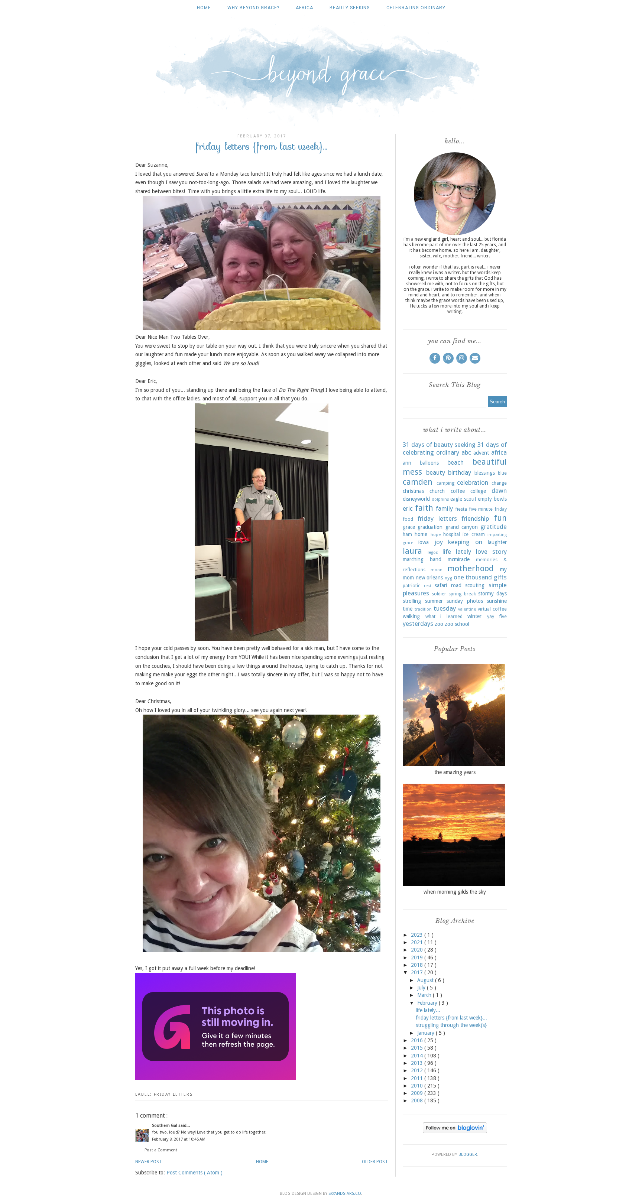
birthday (459, 472)
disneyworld (416, 499)
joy (438, 542)
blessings (484, 473)
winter (474, 616)
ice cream (473, 534)
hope (436, 534)
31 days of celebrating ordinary (455, 448)
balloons (429, 463)
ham (407, 534)
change (499, 483)
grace (409, 527)
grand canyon (461, 527)
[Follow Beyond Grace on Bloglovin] (455, 1131)
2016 (417, 1040)
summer (434, 601)
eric (408, 508)
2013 (417, 1063)
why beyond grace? (253, 7)
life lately (456, 551)
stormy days (492, 593)
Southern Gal (165, 1125)
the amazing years (455, 772)
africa (304, 7)
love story (491, 551)
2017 (417, 972)
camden (417, 482)
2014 (417, 1056)
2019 (417, 957)
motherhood (470, 568)
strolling (412, 601)
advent (481, 453)
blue (502, 473)
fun (500, 518)
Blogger (467, 1154)
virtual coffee (492, 609)
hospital (451, 534)
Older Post (375, 1161)
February (428, 1003)
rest (427, 585)
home (421, 534)
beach (455, 462)
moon (436, 570)
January (426, 1033)
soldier (439, 593)
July (422, 988)
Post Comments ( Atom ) (194, 1173)
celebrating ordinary (415, 7)
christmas (413, 491)
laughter (497, 542)
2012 (417, 1070)
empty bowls (492, 499)
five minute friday (488, 509)
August (426, 980)
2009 (417, 1093)
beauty (435, 472)
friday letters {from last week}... (451, 1018)
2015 (417, 1048)
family (444, 508)
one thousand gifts (480, 577)
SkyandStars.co (344, 1193)
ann (407, 463)
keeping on (465, 542)
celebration (472, 482)
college (478, 491)
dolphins (440, 499)
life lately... (428, 1010)
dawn (499, 490)
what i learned (444, 616)
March (425, 995)
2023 (417, 935)
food (408, 519)
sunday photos (465, 601)
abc (466, 452)
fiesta (461, 509)
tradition (423, 609)
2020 (417, 950)
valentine (467, 609)
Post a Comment (161, 1150)
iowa (423, 542)
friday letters (173, 1094)
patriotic (411, 585)
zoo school (457, 624)
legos (433, 552)
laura (412, 551)
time (407, 609)
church (437, 491)
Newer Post (148, 1161)
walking (411, 616)
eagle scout (463, 499)
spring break (462, 593)
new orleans (429, 578)
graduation (430, 527)
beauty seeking (350, 7)
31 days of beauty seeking (439, 444)
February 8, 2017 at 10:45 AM (178, 1139)
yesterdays (418, 623)
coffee (458, 491)
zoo (439, 624)
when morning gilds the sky (455, 892)
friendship (475, 518)
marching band (422, 559)
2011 (417, 1078)
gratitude (493, 526)
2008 (417, 1100)
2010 (417, 1086)
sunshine (497, 601)
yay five (497, 616)
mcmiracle (459, 559)
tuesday (445, 608)
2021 (417, 942)
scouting (474, 585)
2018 (417, 965)
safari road (448, 585)
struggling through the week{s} (451, 1025)
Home (204, 7)
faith (424, 508)
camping (445, 483)
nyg (448, 578)
